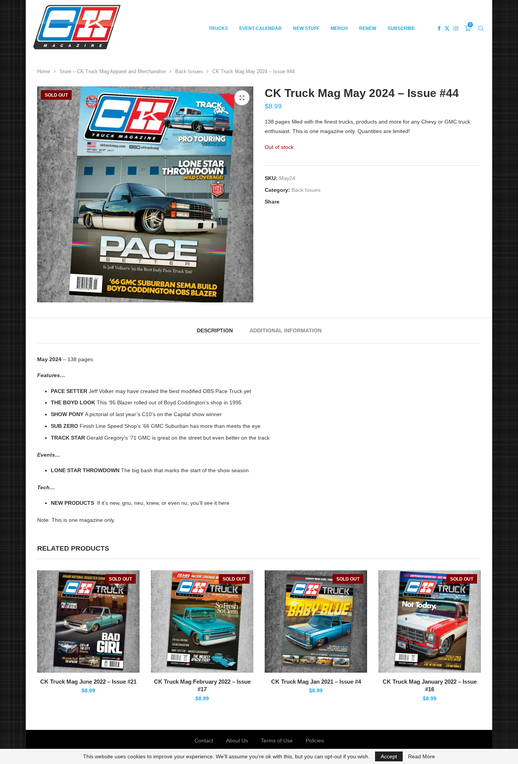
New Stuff (306, 28)
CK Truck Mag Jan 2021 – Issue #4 (316, 681)
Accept (389, 756)
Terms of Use (277, 740)
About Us (237, 740)
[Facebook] (439, 28)
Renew (367, 28)
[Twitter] (447, 28)
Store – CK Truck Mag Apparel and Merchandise (113, 71)
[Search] (481, 28)
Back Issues (189, 71)
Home (43, 71)
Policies (315, 740)
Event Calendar (260, 28)
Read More (421, 756)
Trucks (218, 28)
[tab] (214, 330)
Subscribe (401, 28)
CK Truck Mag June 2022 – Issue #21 (88, 681)
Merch (339, 28)
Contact (204, 740)
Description (215, 330)
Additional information (286, 330)
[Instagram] (456, 28)
